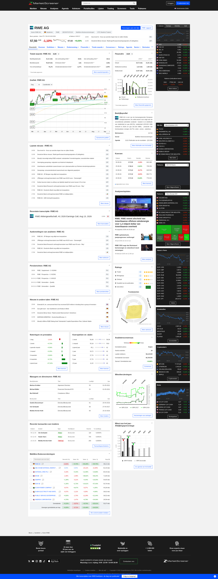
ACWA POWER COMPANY (43, 487)
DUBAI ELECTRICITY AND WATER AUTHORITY (46, 491)
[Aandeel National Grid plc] (50, 472)
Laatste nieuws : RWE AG (41, 146)
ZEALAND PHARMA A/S (166, 215)
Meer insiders (104, 416)
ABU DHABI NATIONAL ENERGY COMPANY (46, 468)
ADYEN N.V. (162, 143)
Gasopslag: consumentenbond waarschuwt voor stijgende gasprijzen (58, 170)
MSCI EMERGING (164, 71)
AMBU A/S (162, 223)
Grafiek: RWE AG (37, 80)
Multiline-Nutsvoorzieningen (42, 454)
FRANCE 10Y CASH (165, 410)
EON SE (37, 484)
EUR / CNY (160, 291)
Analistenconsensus (124, 338)
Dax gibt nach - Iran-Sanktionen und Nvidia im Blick (53, 309)
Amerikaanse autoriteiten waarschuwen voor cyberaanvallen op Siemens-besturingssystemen (66, 166)
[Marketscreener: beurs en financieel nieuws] (43, 3)
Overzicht (33, 47)
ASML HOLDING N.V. (165, 138)
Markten (33, 9)
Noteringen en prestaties (41, 335)
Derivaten (146, 47)
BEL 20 (161, 50)
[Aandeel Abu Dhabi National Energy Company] (59, 468)
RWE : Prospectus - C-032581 (46, 274)
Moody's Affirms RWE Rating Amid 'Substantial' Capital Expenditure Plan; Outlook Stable (64, 321)
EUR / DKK (160, 283)
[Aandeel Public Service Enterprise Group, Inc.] (59, 495)
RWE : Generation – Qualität (46, 286)
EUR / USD (160, 267)
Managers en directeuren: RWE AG (45, 377)
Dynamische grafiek (102, 137)
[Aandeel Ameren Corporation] (53, 499)
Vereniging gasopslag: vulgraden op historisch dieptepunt (55, 162)
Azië (185, 26)
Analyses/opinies (122, 191)
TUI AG (161, 129)
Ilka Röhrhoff (34, 393)
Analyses (54, 9)
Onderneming (72, 47)
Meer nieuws (105, 203)
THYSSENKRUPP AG (165, 200)
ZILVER (159, 334)
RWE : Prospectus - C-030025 (46, 278)
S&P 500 (161, 57)
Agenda (65, 9)
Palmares (142, 9)
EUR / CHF (160, 272)
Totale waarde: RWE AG (40, 54)
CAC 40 (161, 47)
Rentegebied (173, 416)
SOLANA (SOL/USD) (165, 369)
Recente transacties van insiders (44, 424)
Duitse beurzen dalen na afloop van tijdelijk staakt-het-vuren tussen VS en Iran (61, 182)
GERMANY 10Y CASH (166, 404)
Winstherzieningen (123, 375)
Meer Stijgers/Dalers (173, 187)
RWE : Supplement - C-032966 (46, 270)
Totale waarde (97, 47)
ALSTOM (161, 208)
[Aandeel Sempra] (43, 480)
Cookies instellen (90, 570)
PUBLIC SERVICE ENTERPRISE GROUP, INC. (46, 495)
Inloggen (170, 3)
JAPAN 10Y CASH (164, 407)
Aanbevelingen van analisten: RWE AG (47, 232)
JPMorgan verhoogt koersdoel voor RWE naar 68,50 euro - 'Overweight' (59, 178)
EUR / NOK (160, 280)
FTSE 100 (173, 82)
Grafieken (51, 47)
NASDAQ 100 (163, 63)
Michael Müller (34, 389)
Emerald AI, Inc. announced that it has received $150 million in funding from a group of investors (66, 304)
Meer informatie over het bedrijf (141, 145)
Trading (110, 9)
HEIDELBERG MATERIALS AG (168, 203)
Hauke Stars (42, 437)
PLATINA (160, 336)
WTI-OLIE (160, 329)
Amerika (177, 26)
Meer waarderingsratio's (101, 72)
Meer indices (173, 88)
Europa (168, 26)
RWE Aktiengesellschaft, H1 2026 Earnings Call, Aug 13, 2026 (63, 216)
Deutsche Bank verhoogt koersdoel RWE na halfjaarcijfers (55, 194)
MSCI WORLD (163, 73)
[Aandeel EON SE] (42, 484)
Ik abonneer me (183, 3)
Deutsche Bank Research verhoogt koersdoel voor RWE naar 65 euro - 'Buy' (60, 186)
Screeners (121, 9)
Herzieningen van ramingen (142, 415)
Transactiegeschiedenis (101, 446)
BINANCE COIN (164, 372)
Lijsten (101, 9)
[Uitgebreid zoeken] (133, 3)
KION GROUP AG (164, 205)
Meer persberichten (103, 291)
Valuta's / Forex (162, 250)
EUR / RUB (160, 275)
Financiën (85, 47)
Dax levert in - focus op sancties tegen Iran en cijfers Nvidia (109, 37)
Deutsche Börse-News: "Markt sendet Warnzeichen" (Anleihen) (56, 313)
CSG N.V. (162, 146)
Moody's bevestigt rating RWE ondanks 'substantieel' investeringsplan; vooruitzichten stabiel (65, 158)
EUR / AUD (160, 288)
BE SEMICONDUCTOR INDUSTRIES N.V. (170, 154)
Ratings (121, 47)
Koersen (41, 47)
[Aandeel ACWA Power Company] (53, 488)
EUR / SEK (160, 278)
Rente (159, 385)
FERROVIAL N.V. (164, 220)
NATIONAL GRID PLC (42, 472)
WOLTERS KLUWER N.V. (167, 141)
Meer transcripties (103, 224)
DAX (160, 52)
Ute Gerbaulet (34, 407)
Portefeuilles (89, 9)
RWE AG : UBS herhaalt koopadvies (48, 198)
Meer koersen (62, 368)
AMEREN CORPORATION (43, 499)
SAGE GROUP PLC (165, 217)
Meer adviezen (104, 257)
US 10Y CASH (163, 402)
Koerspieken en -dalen (82, 335)
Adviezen (76, 9)
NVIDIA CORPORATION (166, 149)
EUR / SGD (160, 296)
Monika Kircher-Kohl (36, 411)
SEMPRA (38, 480)
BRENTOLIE (161, 331)
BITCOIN (161, 364)
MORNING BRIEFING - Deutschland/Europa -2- (52, 317)
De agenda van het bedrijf (143, 467)
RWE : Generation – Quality (45, 282)
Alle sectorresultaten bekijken (99, 513)
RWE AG (37, 464)
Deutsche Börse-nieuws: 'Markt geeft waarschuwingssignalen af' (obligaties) (114, 41)
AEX (160, 44)
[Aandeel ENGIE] (41, 476)
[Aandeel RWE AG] (42, 464)
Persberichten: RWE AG (40, 266)
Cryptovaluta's (162, 347)
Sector (137, 47)
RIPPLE (161, 374)
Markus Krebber (35, 385)
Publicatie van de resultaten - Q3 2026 (140, 140)
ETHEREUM (163, 366)
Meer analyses (146, 259)
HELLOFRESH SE (164, 134)
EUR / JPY (160, 299)
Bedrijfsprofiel (121, 113)
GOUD (159, 326)
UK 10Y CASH (163, 412)
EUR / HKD (160, 293)
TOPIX (161, 68)
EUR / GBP (160, 270)
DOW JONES (163, 60)
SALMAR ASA (163, 198)
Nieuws (43, 9)
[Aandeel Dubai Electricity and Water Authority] (59, 492)
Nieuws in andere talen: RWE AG (44, 300)
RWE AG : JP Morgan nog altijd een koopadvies (52, 174)
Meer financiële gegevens (143, 105)
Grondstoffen (161, 309)
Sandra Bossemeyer (36, 403)
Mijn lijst (159, 125)
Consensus (110, 47)
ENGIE (37, 476)
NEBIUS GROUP (164, 151)
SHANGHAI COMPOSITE (166, 65)
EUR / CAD (160, 285)
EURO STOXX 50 (164, 55)
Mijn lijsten (173, 158)
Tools (132, 9)
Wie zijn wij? (102, 570)
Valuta (173, 303)
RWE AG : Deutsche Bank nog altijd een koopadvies (53, 190)
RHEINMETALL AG (165, 131)
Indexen (161, 26)
